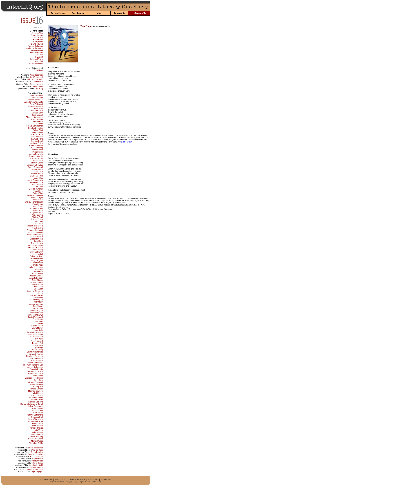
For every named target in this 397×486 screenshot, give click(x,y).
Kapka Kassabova (35, 267)
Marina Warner (37, 434)
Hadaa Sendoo (36, 389)
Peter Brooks (37, 152)
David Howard (37, 44)
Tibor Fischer (37, 200)
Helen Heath (38, 39)
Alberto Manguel (36, 304)
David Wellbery (36, 437)
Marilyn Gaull (37, 217)
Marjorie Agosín (36, 95)
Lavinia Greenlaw (35, 232)
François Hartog (36, 250)
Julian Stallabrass (35, 406)
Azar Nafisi (38, 330)
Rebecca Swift (37, 417)
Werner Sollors (37, 400)
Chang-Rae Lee (36, 284)
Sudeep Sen (38, 387)
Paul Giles (39, 221)
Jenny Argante (37, 35)
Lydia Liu (39, 293)
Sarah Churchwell (35, 167)
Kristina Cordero (36, 174)
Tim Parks (39, 339)
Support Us (106, 480)
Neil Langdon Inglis (35, 79)
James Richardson (35, 367)
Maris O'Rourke (36, 53)
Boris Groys (38, 241)
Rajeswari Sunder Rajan (32, 365)
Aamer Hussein (36, 263)
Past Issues (60, 480)
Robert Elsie (38, 193)
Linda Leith (38, 289)
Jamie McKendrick (35, 317)
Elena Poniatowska (35, 352)
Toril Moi (39, 324)
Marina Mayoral (36, 311)
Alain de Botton (36, 143)
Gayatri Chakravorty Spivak (31, 404)
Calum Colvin (37, 86)
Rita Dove (39, 187)
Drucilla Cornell (36, 176)
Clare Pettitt (38, 345)
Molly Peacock (37, 341)
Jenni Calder (37, 161)
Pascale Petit (37, 343)
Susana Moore (37, 326)
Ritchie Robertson (35, 374)
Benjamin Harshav (35, 245)
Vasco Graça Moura (35, 226)
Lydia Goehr (38, 224)
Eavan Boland (37, 139)
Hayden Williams (36, 63)
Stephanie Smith (36, 465)
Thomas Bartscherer (34, 117)
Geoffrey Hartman (35, 247)
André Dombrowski (35, 180)
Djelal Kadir (38, 265)
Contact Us (93, 480)
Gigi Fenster (38, 37)
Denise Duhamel (36, 189)
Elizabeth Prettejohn (34, 356)
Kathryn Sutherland (35, 415)
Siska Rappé (37, 463)
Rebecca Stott (37, 410)
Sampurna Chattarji (35, 165)
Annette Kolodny (36, 278)
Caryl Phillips (37, 347)
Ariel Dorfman (37, 184)
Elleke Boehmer (36, 137)
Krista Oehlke (37, 461)
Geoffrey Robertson (35, 371)
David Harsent (37, 243)
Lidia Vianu (38, 430)
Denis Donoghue (36, 182)
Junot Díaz (38, 178)
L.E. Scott (39, 57)
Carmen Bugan (36, 158)
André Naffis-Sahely (34, 48)
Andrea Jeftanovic (35, 46)
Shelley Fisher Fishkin (34, 202)
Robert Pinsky (37, 350)
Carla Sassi (38, 380)
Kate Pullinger (37, 360)
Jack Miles (38, 321)
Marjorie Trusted (36, 428)
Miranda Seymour (35, 391)
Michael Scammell (35, 382)
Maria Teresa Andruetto (33, 102)
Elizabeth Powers (36, 354)
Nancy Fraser (37, 206)
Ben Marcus (38, 306)
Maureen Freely (36, 208)
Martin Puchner (36, 358)
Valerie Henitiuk (36, 258)
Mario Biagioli (37, 132)
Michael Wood (37, 441)
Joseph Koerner (36, 276)
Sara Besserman (36, 448)
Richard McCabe (36, 313)
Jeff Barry (39, 89)
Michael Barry (37, 113)
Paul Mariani (38, 308)
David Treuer (37, 424)
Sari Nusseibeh (36, 77)
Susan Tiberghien (35, 419)
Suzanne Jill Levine (35, 291)
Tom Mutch (38, 70)
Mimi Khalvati (37, 274)
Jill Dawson (38, 81)
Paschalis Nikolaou (35, 332)
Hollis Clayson (37, 169)
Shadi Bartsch (37, 115)
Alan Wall (39, 61)
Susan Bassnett (36, 119)
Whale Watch (126, 142)
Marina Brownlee (36, 154)
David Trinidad (37, 426)
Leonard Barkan (36, 111)
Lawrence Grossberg (34, 234)
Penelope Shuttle (36, 397)
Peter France (37, 204)
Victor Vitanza (37, 432)
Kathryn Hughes (36, 261)
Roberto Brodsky (36, 156)
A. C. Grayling (37, 228)
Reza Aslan (38, 108)
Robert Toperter (36, 467)
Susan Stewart (37, 408)
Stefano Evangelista (34, 195)
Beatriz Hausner (36, 84)
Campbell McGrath (35, 315)
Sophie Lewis (37, 459)
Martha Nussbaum (35, 334)
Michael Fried (37, 211)
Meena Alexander (35, 100)
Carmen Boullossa (35, 145)
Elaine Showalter (36, 395)
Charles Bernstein (35, 128)
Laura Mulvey (37, 328)
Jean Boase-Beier (35, 134)
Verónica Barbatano (35, 469)
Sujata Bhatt (38, 130)
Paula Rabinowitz (35, 363)
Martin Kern (38, 271)
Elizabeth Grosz (36, 239)
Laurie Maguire (36, 300)
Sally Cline (38, 171)
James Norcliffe (36, 50)
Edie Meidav (38, 319)
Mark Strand (38, 413)
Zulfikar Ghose (37, 219)
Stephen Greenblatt (35, 230)
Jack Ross (39, 55)
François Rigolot (36, 369)
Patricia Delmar (36, 456)
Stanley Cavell (37, 163)
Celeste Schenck (36, 384)
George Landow (36, 282)
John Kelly (38, 269)
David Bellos (38, 124)
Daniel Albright (37, 98)
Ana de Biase (37, 450)
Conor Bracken (37, 452)
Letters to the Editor (77, 480)
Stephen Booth (37, 141)
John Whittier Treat (35, 421)
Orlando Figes (37, 198)
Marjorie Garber (36, 213)
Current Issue (46, 480)
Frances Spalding (35, 402)
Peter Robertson (36, 75)
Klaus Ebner (38, 191)
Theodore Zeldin (36, 443)
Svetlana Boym (37, 150)
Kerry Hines (38, 42)
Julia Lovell (38, 297)
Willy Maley (38, 302)
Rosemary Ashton (35, 106)
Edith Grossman (36, 237)
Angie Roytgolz (36, 472)
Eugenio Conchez (35, 454)
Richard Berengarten (34, 126)
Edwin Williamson (35, 439)
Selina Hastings (36, 256)
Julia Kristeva (37, 280)
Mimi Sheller (38, 393)
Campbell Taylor (36, 59)
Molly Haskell (37, 254)
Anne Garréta (37, 215)
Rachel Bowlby (37, 148)
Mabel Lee (38, 287)
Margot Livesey (36, 295)
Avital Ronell (38, 376)
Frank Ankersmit (36, 104)
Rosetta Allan (37, 33)
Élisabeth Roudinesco (34, 378)
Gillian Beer (38, 121)
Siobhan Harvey (36, 252)
